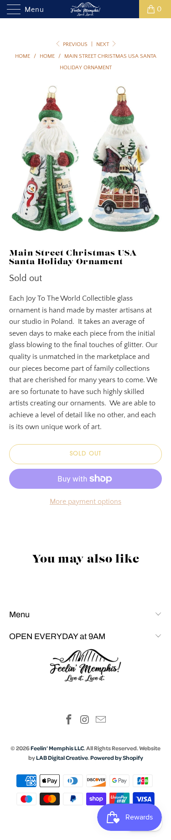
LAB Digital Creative (62, 757)
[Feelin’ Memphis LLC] (86, 9)
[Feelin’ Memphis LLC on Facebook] (69, 720)
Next (103, 44)
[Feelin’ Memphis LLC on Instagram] (85, 720)
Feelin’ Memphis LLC (57, 748)
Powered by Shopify (116, 757)
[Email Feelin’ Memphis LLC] (101, 720)
